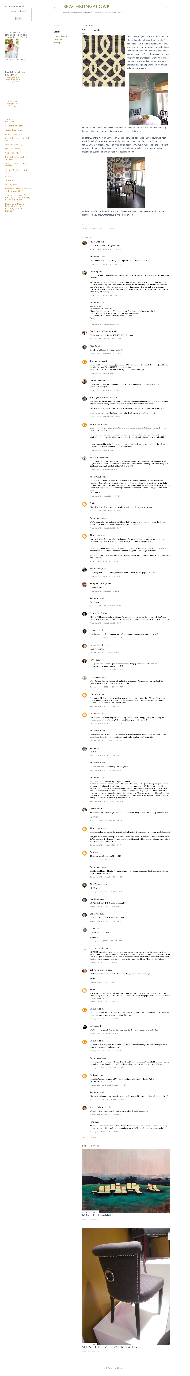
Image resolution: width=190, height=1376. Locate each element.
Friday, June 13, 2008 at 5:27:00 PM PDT (105, 591)
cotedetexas (95, 694)
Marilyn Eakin (96, 380)
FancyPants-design (98, 583)
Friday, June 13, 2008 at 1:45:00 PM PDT (105, 511)
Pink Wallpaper (96, 884)
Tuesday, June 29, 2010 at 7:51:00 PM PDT (105, 1132)
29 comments (93, 1352)
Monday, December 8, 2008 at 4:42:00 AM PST (108, 1085)
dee (91, 748)
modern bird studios (14, 195)
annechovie (95, 677)
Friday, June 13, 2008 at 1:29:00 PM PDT (105, 496)
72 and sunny (96, 424)
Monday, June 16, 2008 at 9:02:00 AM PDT (106, 941)
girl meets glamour (98, 970)
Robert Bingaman (97, 1215)
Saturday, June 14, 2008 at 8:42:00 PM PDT (106, 755)
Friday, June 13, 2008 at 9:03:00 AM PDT (105, 249)
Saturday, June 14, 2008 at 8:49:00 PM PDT (106, 770)
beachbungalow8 (86, 7)
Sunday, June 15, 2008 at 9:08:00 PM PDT (106, 877)
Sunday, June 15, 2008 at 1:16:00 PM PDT (105, 845)
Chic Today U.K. (12, 153)
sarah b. (93, 1026)
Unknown (94, 713)
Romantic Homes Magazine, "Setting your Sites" (18, 190)
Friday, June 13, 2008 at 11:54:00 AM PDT (105, 390)
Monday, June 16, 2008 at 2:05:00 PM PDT (106, 1002)
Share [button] (56, 25)
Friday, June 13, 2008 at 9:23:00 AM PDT (105, 324)
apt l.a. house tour (13, 149)
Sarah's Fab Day (97, 613)
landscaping (15, 105)
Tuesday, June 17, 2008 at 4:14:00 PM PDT (106, 1051)
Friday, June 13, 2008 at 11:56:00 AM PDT (105, 417)
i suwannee (95, 242)
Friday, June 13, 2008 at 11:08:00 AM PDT (105, 373)
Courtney (94, 271)
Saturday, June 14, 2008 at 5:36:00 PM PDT (106, 741)
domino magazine (13, 134)
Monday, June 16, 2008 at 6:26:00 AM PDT (106, 892)
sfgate (8, 176)
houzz (10, 101)
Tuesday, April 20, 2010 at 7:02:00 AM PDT (106, 1115)
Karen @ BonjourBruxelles (101, 397)
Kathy (92, 660)
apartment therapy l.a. (15, 144)
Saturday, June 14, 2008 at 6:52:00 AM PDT (106, 638)
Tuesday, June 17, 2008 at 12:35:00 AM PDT (106, 1019)
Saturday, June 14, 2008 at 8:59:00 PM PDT (106, 801)
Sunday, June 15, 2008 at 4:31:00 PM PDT (105, 860)
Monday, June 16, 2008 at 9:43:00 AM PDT (106, 982)
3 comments (93, 1220)
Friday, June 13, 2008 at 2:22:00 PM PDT (105, 528)
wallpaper (58, 43)
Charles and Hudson (14, 126)
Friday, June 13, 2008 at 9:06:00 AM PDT (105, 295)
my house (58, 39)
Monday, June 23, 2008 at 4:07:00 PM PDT (106, 1068)
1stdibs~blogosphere (14, 130)
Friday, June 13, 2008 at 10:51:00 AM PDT (105, 354)
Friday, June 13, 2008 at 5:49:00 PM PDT (105, 623)
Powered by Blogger (115, 1368)
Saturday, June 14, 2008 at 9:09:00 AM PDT (106, 706)
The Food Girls (96, 361)
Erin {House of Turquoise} (101, 331)
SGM (92, 852)
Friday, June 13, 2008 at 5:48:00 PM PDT (105, 606)
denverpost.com (12, 180)
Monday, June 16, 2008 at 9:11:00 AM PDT (105, 963)
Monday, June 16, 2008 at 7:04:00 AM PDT (106, 907)
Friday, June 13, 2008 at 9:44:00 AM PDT (105, 339)
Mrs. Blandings (96, 568)
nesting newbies (12, 184)
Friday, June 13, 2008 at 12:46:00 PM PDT (105, 470)
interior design (60, 36)
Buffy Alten (95, 1075)
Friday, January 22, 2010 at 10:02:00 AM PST (107, 1100)
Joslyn (93, 929)
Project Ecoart (96, 645)
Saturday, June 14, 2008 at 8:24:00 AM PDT (106, 687)
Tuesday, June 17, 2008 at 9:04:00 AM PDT (106, 1034)
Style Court (95, 346)
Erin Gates (94, 899)
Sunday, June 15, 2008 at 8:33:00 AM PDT (106, 821)
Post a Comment (89, 1138)
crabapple (94, 630)
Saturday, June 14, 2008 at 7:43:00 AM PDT (106, 670)
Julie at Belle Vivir (98, 1107)
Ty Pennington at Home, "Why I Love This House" (18, 197)
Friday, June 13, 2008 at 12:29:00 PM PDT (105, 450)
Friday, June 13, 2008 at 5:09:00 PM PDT (105, 576)
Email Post (92, 225)
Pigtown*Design (97, 457)
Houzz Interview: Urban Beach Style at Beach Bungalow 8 (13, 80)
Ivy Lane (94, 809)
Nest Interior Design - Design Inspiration (15, 205)
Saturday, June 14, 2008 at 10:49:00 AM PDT (107, 723)
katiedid (93, 989)
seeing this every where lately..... (111, 1347)
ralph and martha (97, 948)
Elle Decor (9, 122)
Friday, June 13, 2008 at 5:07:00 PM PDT (105, 561)
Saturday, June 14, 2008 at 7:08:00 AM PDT (106, 653)
